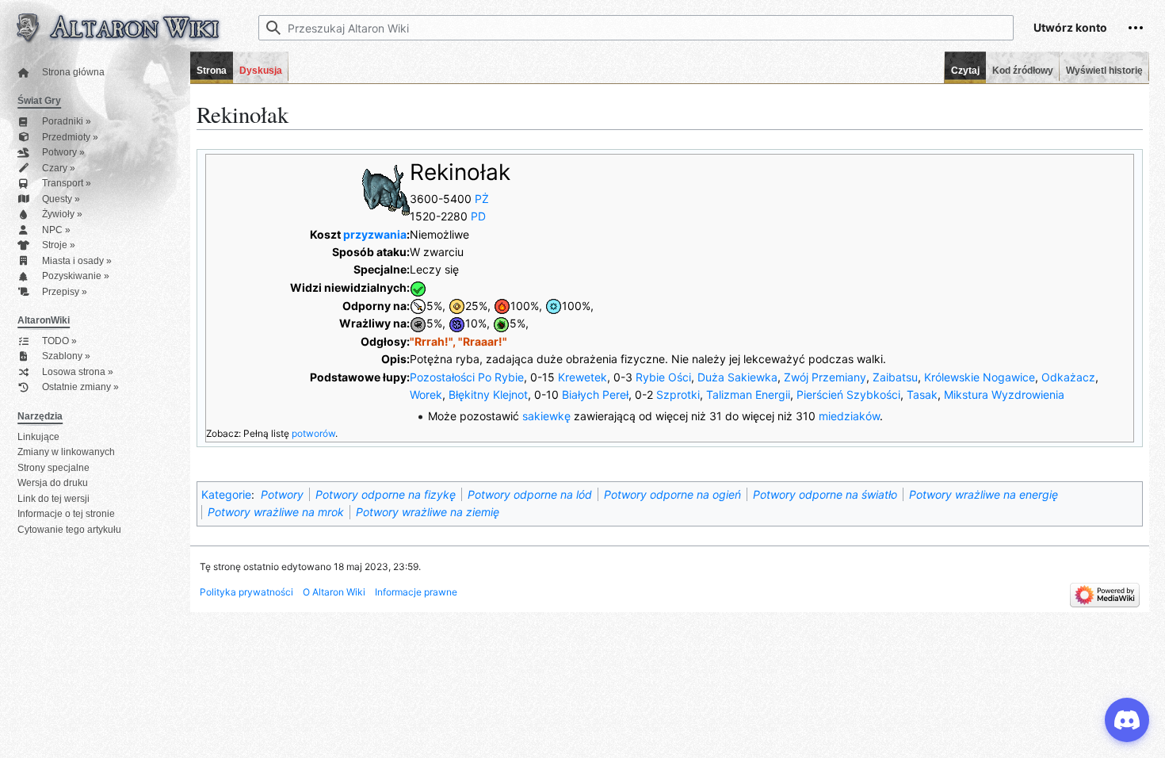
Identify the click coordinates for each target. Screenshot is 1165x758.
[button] (1135, 28)
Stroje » (58, 245)
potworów (313, 433)
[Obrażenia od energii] (457, 323)
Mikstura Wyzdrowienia (1004, 394)
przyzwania (375, 234)
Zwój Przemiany (825, 377)
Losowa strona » (77, 372)
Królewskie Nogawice (979, 377)
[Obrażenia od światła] (457, 305)
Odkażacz (1068, 377)
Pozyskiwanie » (75, 276)
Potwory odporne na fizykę (385, 494)
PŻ (482, 198)
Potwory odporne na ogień (672, 494)
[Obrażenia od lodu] (553, 305)
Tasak (922, 394)
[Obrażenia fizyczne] (418, 305)
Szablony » (66, 356)
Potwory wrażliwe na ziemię (427, 512)
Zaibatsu (895, 377)
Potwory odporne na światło (825, 494)
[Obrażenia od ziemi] (501, 323)
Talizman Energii (748, 394)
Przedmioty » (70, 137)
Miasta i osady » (77, 261)
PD (478, 216)
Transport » (66, 183)
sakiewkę (546, 416)
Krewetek (582, 377)
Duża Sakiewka (737, 377)
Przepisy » (64, 292)
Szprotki (678, 394)
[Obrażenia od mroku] (418, 323)
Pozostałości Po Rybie (467, 377)
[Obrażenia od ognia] (502, 305)
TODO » (59, 341)
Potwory (282, 494)
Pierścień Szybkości (848, 394)
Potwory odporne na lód (530, 494)
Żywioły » (62, 214)
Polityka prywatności (246, 592)
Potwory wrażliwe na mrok (276, 512)
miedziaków (849, 416)
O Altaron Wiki (334, 592)
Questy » (61, 199)
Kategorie (226, 494)
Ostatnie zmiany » (80, 387)
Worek (426, 394)
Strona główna (73, 72)
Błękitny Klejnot (488, 394)
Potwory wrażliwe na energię (983, 494)
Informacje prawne (416, 592)
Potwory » (63, 152)
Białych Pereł (595, 394)
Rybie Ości (663, 377)
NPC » (56, 230)
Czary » (58, 168)
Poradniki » (66, 122)
